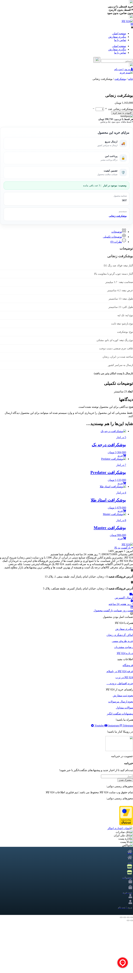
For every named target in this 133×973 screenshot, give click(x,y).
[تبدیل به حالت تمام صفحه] (128, 917)
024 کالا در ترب (124, 677)
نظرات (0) (116, 241)
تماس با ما (120, 40)
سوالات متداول (124, 707)
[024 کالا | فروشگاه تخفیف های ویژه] (127, 21)
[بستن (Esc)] (121, 917)
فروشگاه (128, 665)
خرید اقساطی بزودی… (120, 683)
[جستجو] (96, 60)
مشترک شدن (125, 780)
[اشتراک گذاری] (124, 917)
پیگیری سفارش (117, 36)
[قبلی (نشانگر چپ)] (131, 920)
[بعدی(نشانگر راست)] (128, 920)
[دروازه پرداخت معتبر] (126, 824)
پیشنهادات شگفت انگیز (120, 713)
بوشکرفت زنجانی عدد (120, 109)
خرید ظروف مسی (122, 641)
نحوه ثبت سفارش (123, 695)
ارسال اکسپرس (124, 597)
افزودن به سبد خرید (122, 112)
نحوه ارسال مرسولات (120, 701)
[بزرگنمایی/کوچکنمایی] (131, 917)
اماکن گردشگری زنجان (120, 635)
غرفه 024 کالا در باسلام (120, 671)
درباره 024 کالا (125, 653)
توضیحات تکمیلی (112, 236)
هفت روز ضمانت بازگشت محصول (113, 610)
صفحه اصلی (119, 33)
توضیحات (116, 231)
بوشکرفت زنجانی (118, 216)
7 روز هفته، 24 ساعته (121, 604)
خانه (130, 78)
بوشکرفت (120, 78)
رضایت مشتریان (123, 647)
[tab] (63, 230)
